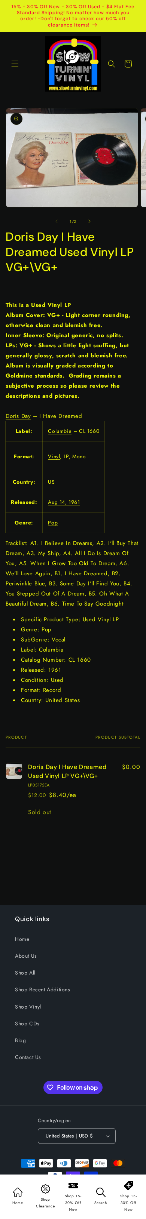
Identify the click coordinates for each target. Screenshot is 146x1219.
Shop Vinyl (28, 1006)
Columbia (60, 431)
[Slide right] (89, 221)
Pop (53, 522)
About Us (26, 956)
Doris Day (18, 416)
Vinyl (54, 456)
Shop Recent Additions (42, 989)
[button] (15, 64)
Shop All (25, 972)
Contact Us (28, 1057)
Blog (20, 1040)
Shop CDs (27, 1023)
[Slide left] (56, 221)
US (51, 482)
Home (22, 939)
